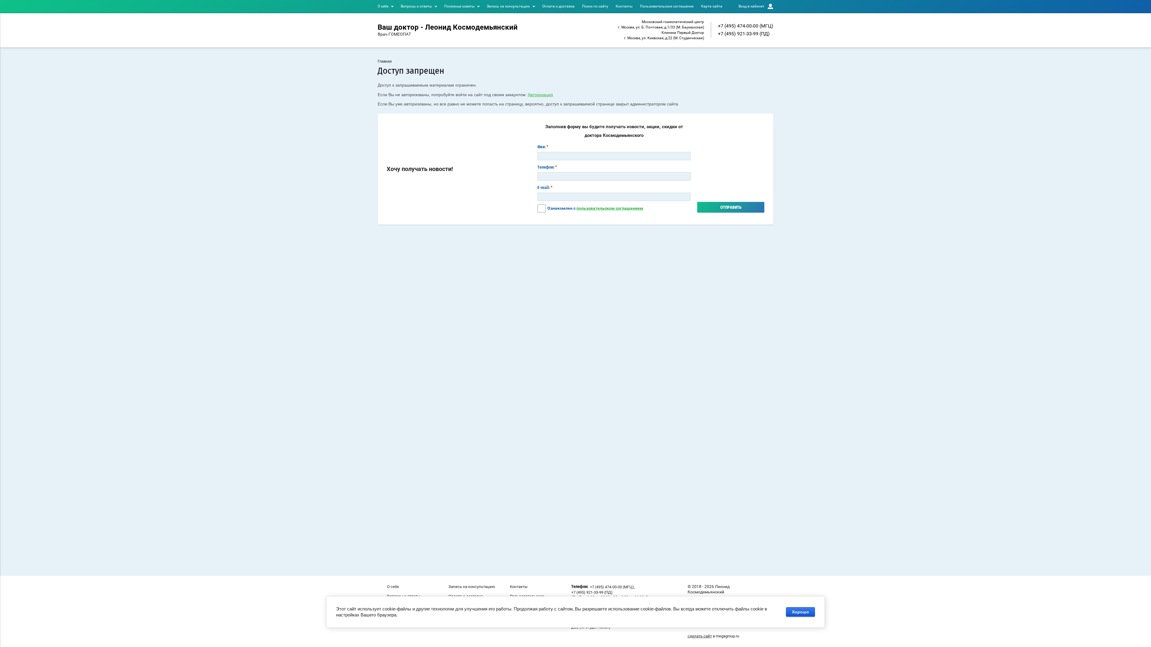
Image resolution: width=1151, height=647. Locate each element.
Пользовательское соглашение (667, 6)
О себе (383, 6)
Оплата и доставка (558, 6)
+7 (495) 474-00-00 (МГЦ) (745, 26)
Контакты (624, 6)
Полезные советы (459, 6)
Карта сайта (711, 6)
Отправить (731, 207)
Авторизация (540, 94)
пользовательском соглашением (609, 208)
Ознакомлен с (595, 208)
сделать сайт (700, 636)
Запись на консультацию (508, 6)
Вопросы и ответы (416, 6)
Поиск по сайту (595, 6)
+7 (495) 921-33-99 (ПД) (744, 34)
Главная (385, 61)
